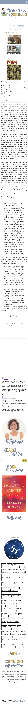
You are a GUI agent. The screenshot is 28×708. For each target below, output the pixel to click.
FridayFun (4, 608)
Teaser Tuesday (14, 642)
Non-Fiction (15, 22)
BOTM (3, 582)
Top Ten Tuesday (19, 644)
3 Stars (15, 564)
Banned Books (5, 574)
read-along (5, 631)
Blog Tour (21, 574)
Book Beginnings (6, 580)
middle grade (20, 618)
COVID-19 (4, 603)
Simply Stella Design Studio (17, 701)
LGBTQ (10, 616)
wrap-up (18, 647)
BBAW (12, 574)
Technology (5, 644)
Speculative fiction (7, 636)
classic (13, 600)
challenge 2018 (6, 587)
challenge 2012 (19, 582)
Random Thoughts (6, 629)
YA (22, 647)
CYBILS (9, 603)
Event (3, 605)
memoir (13, 618)
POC (20, 22)
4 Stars (9, 22)
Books (21, 580)
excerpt (8, 605)
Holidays (15, 613)
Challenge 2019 (15, 587)
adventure (15, 569)
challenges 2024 (16, 595)
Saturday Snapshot (20, 631)
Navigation (15, 621)
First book (20, 605)
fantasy (14, 605)
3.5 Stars (21, 564)
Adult (9, 569)
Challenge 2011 (9, 582)
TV (2, 647)
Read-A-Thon (16, 629)
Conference (19, 600)
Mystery (9, 621)
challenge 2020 (6, 590)
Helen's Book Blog (17, 700)
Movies (4, 621)
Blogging (11, 577)
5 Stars (22, 567)
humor (20, 613)
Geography (18, 608)
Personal (4, 626)
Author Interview (15, 572)
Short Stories (21, 634)
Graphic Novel (13, 100)
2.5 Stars (9, 564)
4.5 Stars (16, 567)
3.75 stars (4, 567)
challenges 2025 (6, 598)
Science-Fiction (6, 634)
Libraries (16, 616)
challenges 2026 (16, 598)
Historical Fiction (6, 613)
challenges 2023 (6, 595)
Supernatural (5, 642)
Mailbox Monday (6, 618)
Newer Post (6, 334)
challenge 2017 (15, 585)
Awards (23, 572)
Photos (10, 626)
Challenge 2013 (6, 585)
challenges (14, 590)
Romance (12, 631)
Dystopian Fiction (20, 603)
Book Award (19, 577)
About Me (4, 569)
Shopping (14, 634)
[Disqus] (14, 357)
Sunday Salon (15, 639)
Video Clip (11, 647)
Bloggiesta (5, 577)
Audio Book (22, 569)
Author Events (5, 572)
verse (6, 647)
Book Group (15, 580)
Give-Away (4, 611)
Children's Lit (5, 600)
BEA (16, 574)
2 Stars (4, 564)
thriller (12, 644)
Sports (15, 636)
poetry (19, 626)
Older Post (21, 334)
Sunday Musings (6, 639)
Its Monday (4, 616)
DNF (14, 603)
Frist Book (11, 608)
